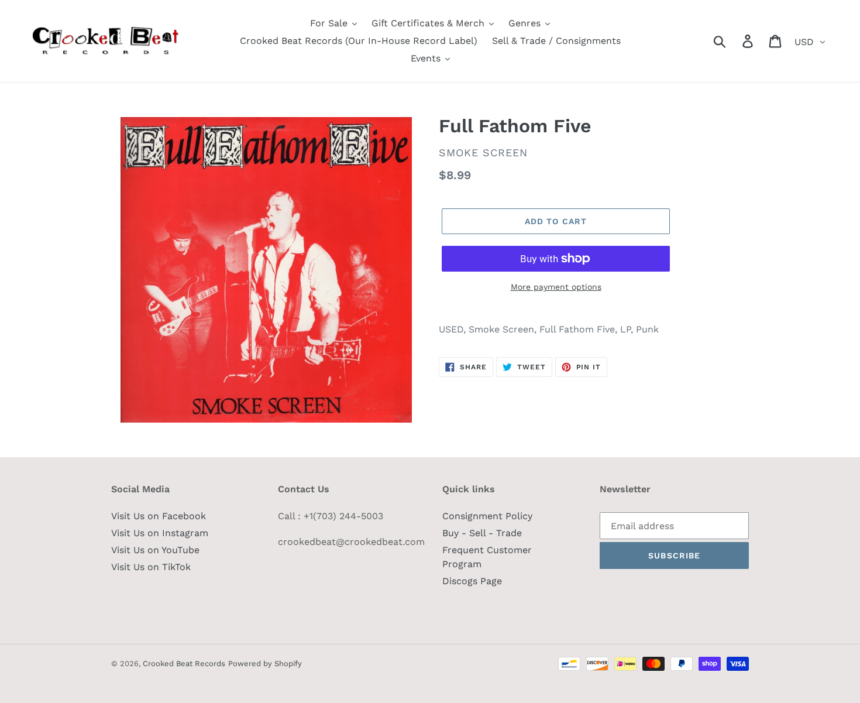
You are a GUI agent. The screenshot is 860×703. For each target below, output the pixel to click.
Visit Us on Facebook (158, 516)
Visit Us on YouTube (155, 549)
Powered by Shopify (265, 663)
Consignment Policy (487, 516)
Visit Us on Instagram (159, 533)
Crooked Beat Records (184, 663)
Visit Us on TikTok (151, 566)
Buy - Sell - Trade (482, 533)
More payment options (556, 287)
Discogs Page (472, 581)
